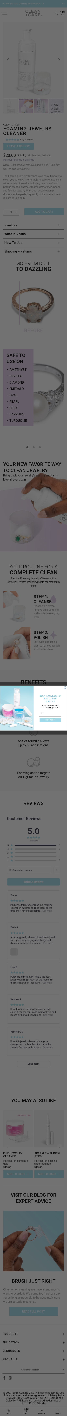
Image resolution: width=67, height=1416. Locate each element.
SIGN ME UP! (50, 720)
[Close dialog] (65, 687)
